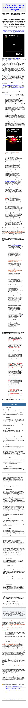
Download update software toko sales (13, 688)
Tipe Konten (21, 698)
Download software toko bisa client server (14, 686)
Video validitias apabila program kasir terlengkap (12, 85)
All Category (9, 698)
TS (21, 315)
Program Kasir (15, 698)
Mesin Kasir (7, 94)
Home (5, 698)
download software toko (10, 181)
